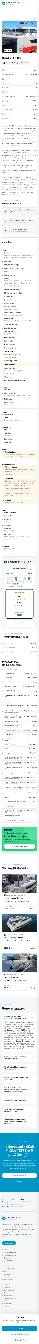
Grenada (6, 1277)
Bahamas (7, 1271)
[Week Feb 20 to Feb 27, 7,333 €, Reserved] (31, 578)
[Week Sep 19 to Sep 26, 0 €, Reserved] (10, 578)
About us (7, 1288)
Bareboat (7, 1258)
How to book (8, 1295)
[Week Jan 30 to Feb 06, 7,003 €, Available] (28, 578)
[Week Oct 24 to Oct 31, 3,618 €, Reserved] (15, 578)
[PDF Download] (35, 18)
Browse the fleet (19, 1181)
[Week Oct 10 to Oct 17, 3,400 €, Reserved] (13, 578)
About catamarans (10, 1293)
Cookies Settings (21, 1340)
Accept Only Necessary (19, 1334)
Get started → (9, 1243)
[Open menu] (35, 3)
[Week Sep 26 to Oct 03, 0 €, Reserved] (11, 578)
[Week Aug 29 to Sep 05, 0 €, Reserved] (7, 578)
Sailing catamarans (10, 1253)
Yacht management (10, 1290)
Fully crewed (8, 1261)
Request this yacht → (19, 1175)
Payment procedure (10, 1298)
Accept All (19, 1328)
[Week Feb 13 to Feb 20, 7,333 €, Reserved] (30, 578)
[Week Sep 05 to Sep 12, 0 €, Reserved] (8, 578)
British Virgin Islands (10, 1269)
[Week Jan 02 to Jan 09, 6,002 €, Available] (24, 578)
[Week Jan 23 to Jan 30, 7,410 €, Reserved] (27, 578)
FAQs (5, 1301)
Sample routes (8, 1279)
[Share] (30, 18)
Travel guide (8, 1303)
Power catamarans (10, 1255)
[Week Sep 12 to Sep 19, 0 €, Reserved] (9, 578)
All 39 (9, 50)
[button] (20, 604)
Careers (6, 1306)
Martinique (7, 1274)
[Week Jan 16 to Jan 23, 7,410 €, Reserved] (26, 578)
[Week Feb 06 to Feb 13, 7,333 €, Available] (29, 578)
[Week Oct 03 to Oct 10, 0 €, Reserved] (12, 578)
